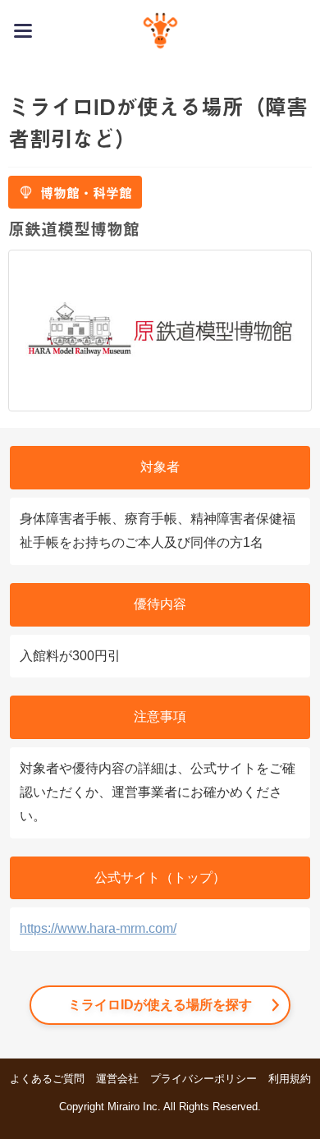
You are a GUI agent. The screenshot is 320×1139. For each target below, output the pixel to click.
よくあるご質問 (47, 1078)
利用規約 (289, 1078)
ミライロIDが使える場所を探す (160, 1005)
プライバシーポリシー (203, 1078)
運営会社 (117, 1078)
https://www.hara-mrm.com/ (98, 928)
